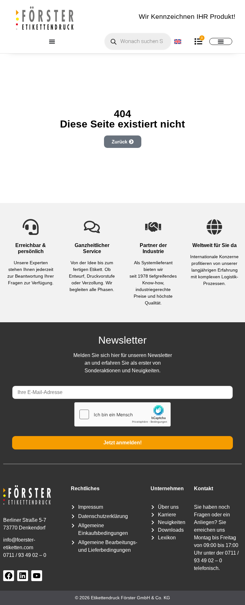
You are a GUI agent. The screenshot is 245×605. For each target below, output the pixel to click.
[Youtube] (36, 575)
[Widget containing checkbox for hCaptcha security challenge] (122, 414)
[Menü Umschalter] (52, 41)
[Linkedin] (22, 575)
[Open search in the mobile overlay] (137, 41)
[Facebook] (8, 575)
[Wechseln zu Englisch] (178, 41)
